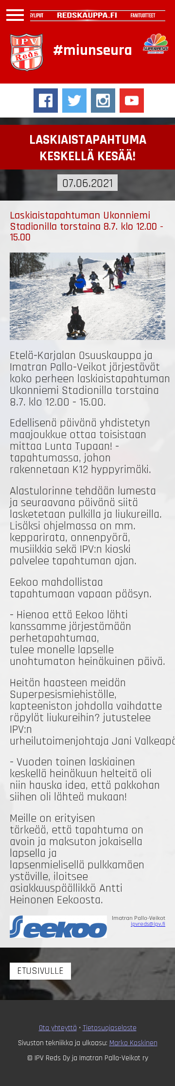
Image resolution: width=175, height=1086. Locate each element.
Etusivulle (40, 971)
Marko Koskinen (133, 1043)
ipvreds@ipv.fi (148, 924)
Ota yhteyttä (58, 1028)
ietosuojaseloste (111, 1028)
